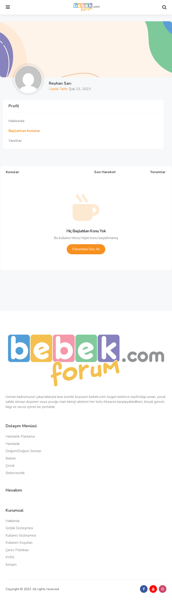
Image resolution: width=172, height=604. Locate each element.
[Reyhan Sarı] (28, 79)
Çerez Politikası (17, 550)
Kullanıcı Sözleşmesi (21, 535)
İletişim (11, 564)
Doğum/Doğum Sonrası (23, 451)
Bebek (11, 458)
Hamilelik (13, 444)
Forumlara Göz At (86, 249)
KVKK (10, 557)
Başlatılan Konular (24, 130)
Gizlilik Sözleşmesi (19, 528)
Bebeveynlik (15, 473)
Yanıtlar (15, 140)
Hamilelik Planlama (20, 436)
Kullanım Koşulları (19, 542)
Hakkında (16, 121)
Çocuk (10, 465)
